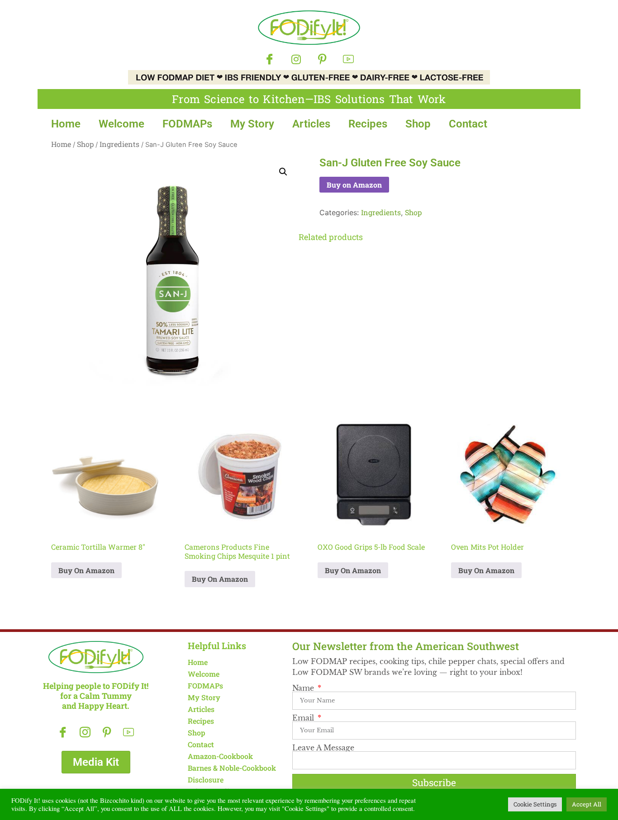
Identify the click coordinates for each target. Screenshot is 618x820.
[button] (283, 172)
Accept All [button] (586, 804)
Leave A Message (323, 747)
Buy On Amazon (86, 570)
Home (66, 124)
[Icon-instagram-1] (85, 732)
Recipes (367, 124)
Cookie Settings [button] (534, 804)
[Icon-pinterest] (322, 59)
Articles (311, 124)
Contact (468, 124)
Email (304, 717)
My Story (252, 124)
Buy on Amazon (354, 184)
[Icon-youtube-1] (348, 59)
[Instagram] (296, 59)
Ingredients (119, 144)
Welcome (121, 124)
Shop (418, 124)
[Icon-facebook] (269, 59)
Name (304, 688)
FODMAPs (187, 124)
